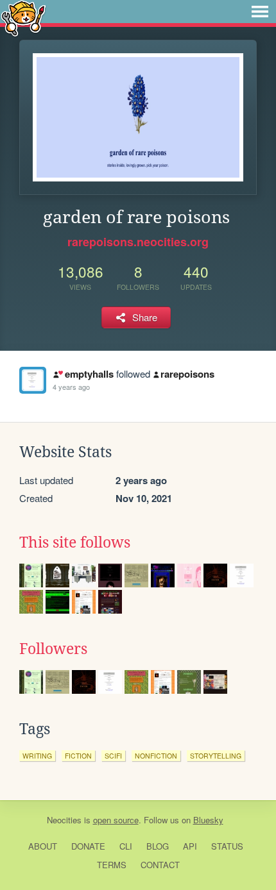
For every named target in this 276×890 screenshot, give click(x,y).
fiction (78, 755)
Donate (88, 846)
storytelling (215, 755)
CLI (125, 846)
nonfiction (156, 755)
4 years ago (71, 387)
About (42, 846)
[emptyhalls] (33, 380)
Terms (111, 865)
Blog (157, 846)
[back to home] (23, 17)
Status (227, 846)
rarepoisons (187, 374)
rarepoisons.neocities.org (138, 241)
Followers (53, 649)
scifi (113, 755)
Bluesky (208, 820)
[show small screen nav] (260, 11)
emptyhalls (89, 374)
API (190, 846)
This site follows (74, 542)
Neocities (64, 820)
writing (37, 755)
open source (116, 820)
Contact (160, 865)
